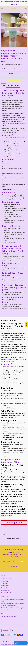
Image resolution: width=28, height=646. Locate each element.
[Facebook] (8, 566)
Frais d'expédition (5, 64)
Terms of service (5, 590)
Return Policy (4, 583)
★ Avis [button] (26, 324)
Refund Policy (4, 581)
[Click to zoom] (24, 15)
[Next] (27, 3)
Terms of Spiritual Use (6, 592)
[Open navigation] (5, 9)
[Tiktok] (19, 566)
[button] (14, 77)
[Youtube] (14, 566)
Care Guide (10, 85)
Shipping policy (4, 585)
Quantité (3, 68)
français (5, 630)
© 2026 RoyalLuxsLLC (4, 644)
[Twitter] (11, 566)
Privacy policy (4, 588)
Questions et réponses (6, 579)
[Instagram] (16, 566)
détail (3, 85)
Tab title (17, 85)
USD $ (15, 630)
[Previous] (1, 3)
